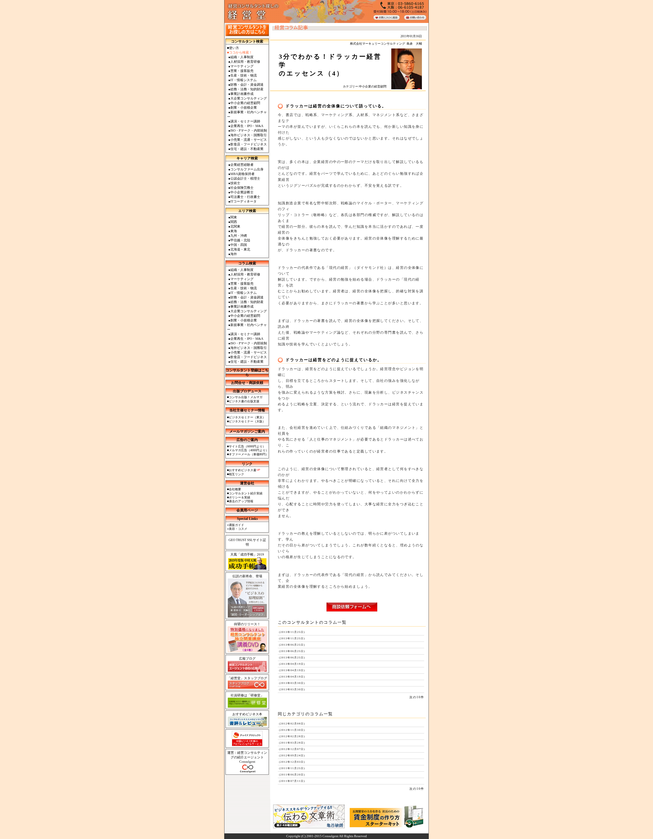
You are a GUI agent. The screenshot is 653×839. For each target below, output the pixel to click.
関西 (233, 222)
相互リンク (236, 474)
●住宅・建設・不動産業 (245, 362)
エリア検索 (247, 211)
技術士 (235, 183)
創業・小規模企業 (243, 107)
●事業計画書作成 (241, 306)
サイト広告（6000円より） (247, 446)
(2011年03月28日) (291, 742)
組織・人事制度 (242, 57)
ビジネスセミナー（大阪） (247, 421)
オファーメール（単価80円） (249, 454)
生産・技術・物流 (243, 75)
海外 (233, 254)
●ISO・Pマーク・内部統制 (247, 343)
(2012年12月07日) (291, 749)
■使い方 (233, 48)
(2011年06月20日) (291, 774)
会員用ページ (247, 510)
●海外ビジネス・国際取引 (247, 348)
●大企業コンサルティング (247, 311)
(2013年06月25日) (291, 644)
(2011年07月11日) (291, 781)
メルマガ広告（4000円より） (249, 450)
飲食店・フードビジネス (248, 144)
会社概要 (235, 489)
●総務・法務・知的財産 (245, 302)
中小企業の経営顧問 (245, 103)
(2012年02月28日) (291, 736)
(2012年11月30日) (291, 730)
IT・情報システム (243, 80)
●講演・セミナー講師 (244, 334)
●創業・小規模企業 (242, 320)
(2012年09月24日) (291, 755)
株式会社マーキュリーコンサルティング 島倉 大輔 (386, 43)
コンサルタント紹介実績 (245, 493)
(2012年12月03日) (291, 761)
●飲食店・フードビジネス (247, 357)
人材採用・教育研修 (245, 62)
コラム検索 (247, 263)
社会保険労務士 (242, 188)
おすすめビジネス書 (242, 470)
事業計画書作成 (242, 94)
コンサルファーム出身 (246, 169)
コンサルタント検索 (247, 41)
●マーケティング (241, 279)
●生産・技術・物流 (242, 288)
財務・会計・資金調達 (246, 84)
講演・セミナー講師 (245, 121)
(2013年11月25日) (291, 632)
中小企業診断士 (242, 192)
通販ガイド (236, 525)
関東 (233, 217)
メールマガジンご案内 (247, 431)
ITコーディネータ (243, 201)
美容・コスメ (238, 529)
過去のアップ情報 (241, 501)
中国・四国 (238, 245)
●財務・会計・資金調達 (245, 297)
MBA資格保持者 (242, 174)
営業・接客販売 (242, 71)
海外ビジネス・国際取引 (248, 135)
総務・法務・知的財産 (246, 89)
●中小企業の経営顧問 (244, 316)
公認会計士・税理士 (245, 178)
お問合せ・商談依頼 (247, 383)
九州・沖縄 (238, 235)
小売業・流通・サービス (248, 140)
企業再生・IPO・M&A (246, 126)
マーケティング (242, 66)
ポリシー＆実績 (239, 497)
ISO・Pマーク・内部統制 (248, 130)
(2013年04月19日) (291, 663)
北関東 (235, 226)
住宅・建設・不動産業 (246, 149)
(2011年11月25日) (291, 768)
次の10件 (416, 697)
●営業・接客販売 (241, 283)
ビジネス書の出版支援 (244, 401)
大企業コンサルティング (248, 98)
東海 (233, 231)
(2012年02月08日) (291, 723)
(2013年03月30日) (291, 683)
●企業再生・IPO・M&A (245, 339)
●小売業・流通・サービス (247, 352)
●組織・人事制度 (241, 270)
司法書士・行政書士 (245, 197)
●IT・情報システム (242, 293)
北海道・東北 (240, 249)
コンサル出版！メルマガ (245, 397)
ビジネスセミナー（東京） (247, 417)
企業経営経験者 (242, 165)
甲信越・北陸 (240, 240)
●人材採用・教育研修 (244, 274)
